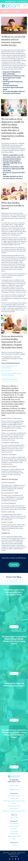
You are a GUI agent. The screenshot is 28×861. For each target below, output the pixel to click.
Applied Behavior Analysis (14, 796)
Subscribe (14, 565)
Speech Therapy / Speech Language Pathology (14, 801)
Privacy (12, 856)
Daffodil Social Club (14, 808)
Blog (14, 838)
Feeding (14, 803)
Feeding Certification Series (14, 836)
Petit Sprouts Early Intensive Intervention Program (14, 811)
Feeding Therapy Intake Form (9, 379)
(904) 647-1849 (14, 785)
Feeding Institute (14, 833)
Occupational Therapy (14, 798)
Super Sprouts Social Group (14, 806)
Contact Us (14, 845)
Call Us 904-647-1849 (22, 1)
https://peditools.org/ (6, 370)
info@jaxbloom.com (10, 1)
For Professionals (14, 831)
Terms (16, 856)
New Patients (14, 828)
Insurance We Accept (14, 826)
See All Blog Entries (14, 581)
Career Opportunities (14, 823)
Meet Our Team (14, 817)
